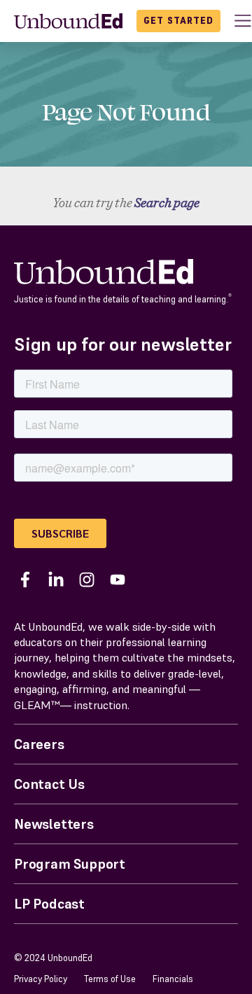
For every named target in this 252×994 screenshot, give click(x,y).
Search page (167, 203)
